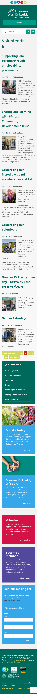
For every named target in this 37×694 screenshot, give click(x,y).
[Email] (11, 2)
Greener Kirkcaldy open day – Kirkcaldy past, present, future (18, 282)
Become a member (13, 375)
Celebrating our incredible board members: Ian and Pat (17, 174)
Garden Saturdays (14, 318)
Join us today (25, 578)
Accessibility (27, 683)
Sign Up (29, 640)
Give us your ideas (12, 371)
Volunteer (9, 380)
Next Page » (14, 357)
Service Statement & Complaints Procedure (16, 688)
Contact (4, 686)
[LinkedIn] (15, 2)
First (5, 617)
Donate (8, 385)
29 (6, 357)
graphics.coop (15, 662)
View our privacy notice (13, 600)
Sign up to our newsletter (16, 394)
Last (5, 624)
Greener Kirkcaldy (18, 12)
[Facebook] (18, 2)
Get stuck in (25, 540)
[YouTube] (25, 2)
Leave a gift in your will (15, 390)
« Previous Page (9, 353)
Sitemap (4, 683)
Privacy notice (15, 683)
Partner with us (11, 399)
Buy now (27, 503)
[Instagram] (21, 2)
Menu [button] (19, 23)
